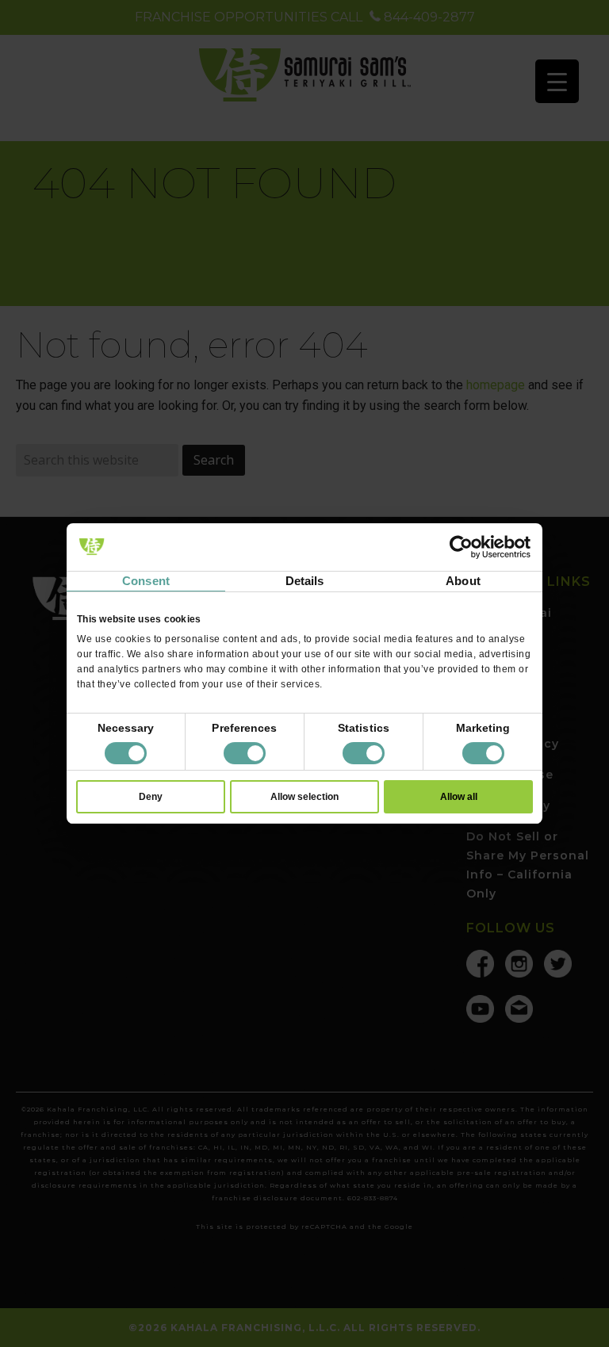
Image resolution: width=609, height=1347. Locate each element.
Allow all (458, 796)
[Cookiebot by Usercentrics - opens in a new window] (461, 547)
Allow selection (304, 796)
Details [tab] (304, 580)
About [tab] (463, 580)
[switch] (245, 753)
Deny (151, 796)
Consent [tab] (146, 580)
